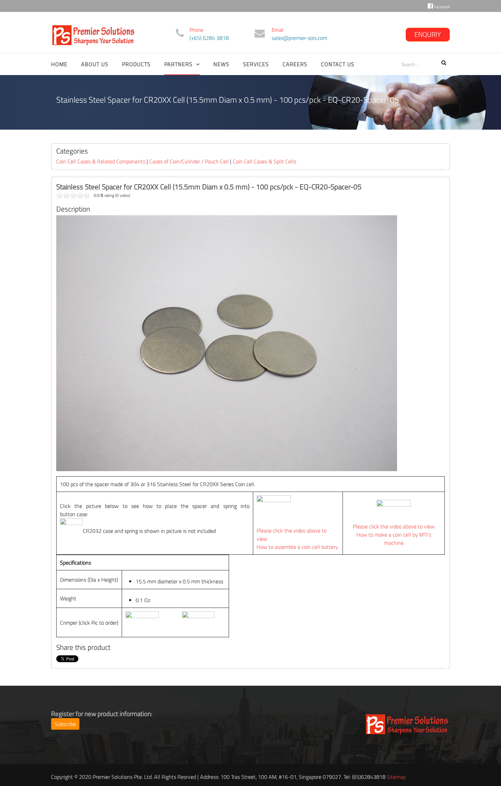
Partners (178, 64)
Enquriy (427, 34)
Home (59, 64)
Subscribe (65, 724)
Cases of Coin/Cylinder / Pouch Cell (189, 161)
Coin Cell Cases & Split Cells (264, 161)
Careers (295, 64)
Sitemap (396, 777)
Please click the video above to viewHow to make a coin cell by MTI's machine (394, 534)
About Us (94, 64)
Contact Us (337, 64)
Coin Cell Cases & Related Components (100, 161)
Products (136, 64)
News (221, 64)
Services (256, 64)
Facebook (441, 6)
